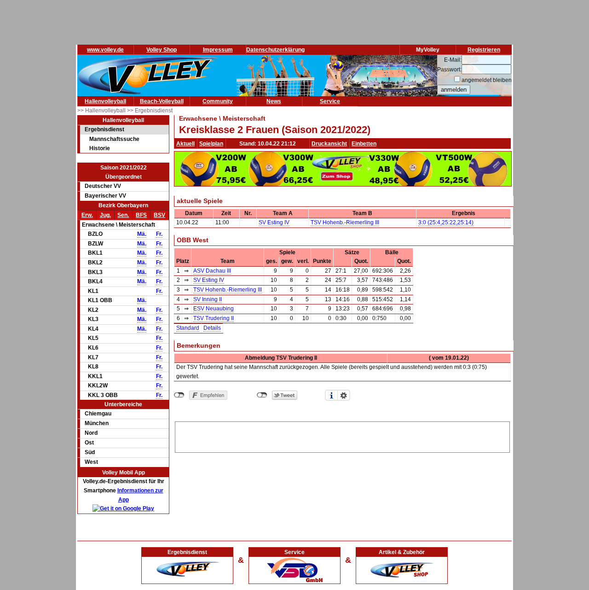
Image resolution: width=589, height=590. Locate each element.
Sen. (123, 215)
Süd (90, 452)
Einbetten (364, 143)
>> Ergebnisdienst (150, 110)
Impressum (218, 50)
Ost (89, 442)
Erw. (87, 215)
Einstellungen (343, 395)
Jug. (105, 215)
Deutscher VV (103, 186)
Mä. (141, 234)
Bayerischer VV (105, 196)
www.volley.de (105, 50)
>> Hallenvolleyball (102, 110)
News (273, 101)
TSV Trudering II (213, 318)
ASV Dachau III (212, 271)
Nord (91, 433)
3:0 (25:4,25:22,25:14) (446, 222)
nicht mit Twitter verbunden (262, 395)
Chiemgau (98, 413)
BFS (141, 215)
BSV (159, 215)
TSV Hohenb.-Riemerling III (345, 222)
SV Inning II (207, 299)
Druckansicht (329, 143)
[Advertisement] (342, 436)
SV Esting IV (274, 222)
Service (330, 101)
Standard (187, 328)
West (91, 462)
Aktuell (185, 143)
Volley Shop (161, 50)
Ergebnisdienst (104, 129)
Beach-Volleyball (162, 101)
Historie (99, 148)
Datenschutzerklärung (275, 50)
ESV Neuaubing (213, 308)
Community (217, 101)
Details (212, 328)
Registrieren (484, 50)
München (97, 423)
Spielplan (211, 143)
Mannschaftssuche (114, 139)
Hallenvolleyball (105, 101)
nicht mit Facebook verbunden (179, 395)
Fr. (159, 234)
